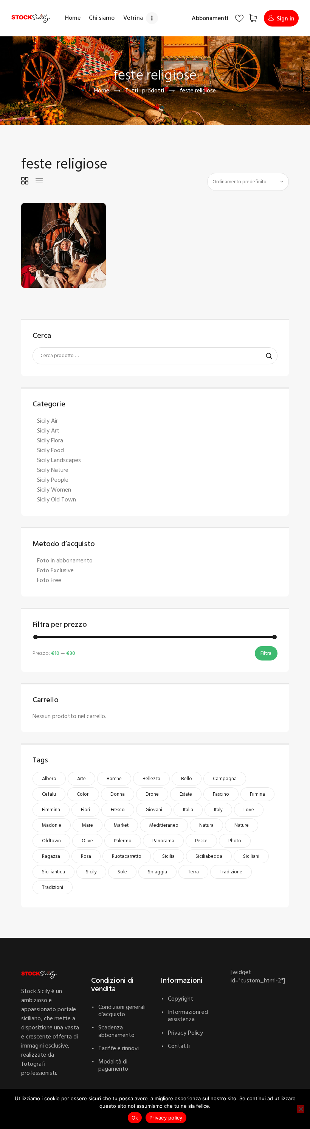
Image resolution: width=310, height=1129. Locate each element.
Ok (135, 1118)
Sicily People (52, 480)
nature (241, 825)
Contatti (179, 1046)
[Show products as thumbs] (24, 181)
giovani (154, 810)
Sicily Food (50, 450)
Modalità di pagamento (113, 1065)
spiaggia (157, 872)
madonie (51, 825)
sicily (91, 872)
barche (114, 779)
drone (152, 794)
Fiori (85, 810)
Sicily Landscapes (59, 460)
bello (186, 779)
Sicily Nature (52, 470)
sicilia (168, 856)
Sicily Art (48, 431)
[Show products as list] (39, 181)
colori (83, 794)
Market (121, 825)
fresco (118, 810)
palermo (123, 841)
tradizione (231, 872)
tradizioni (52, 887)
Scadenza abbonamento (116, 1031)
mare (87, 825)
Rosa (86, 856)
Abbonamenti (210, 18)
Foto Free (49, 580)
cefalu (49, 794)
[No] (300, 1109)
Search (266, 356)
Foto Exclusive (55, 570)
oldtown (51, 841)
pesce (201, 841)
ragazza (51, 856)
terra (193, 872)
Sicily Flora (50, 440)
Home (101, 90)
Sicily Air (47, 421)
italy (218, 810)
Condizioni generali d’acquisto (122, 1010)
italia (188, 810)
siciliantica (53, 872)
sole (122, 872)
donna (117, 794)
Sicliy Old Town (56, 499)
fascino (221, 794)
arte (81, 779)
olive (87, 841)
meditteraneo (163, 825)
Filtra (265, 653)
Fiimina (257, 794)
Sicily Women (54, 490)
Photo (234, 841)
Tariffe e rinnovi (118, 1048)
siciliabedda (208, 856)
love (248, 810)
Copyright (180, 999)
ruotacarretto (126, 856)
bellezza (151, 779)
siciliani (251, 856)
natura (206, 825)
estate (186, 794)
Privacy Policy (185, 1033)
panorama (163, 841)
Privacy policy (166, 1118)
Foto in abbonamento (65, 560)
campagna (225, 779)
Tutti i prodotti (144, 90)
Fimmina (51, 810)
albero (49, 779)
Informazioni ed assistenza (188, 1015)
